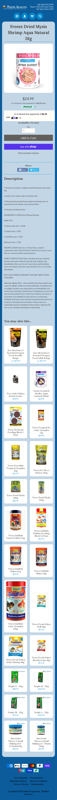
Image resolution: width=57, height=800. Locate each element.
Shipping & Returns (18, 781)
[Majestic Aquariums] (15, 6)
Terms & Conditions (38, 781)
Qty (28, 127)
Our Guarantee (21, 777)
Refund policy (37, 784)
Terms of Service (21, 784)
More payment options (28, 153)
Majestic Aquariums (32, 791)
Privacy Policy (36, 777)
